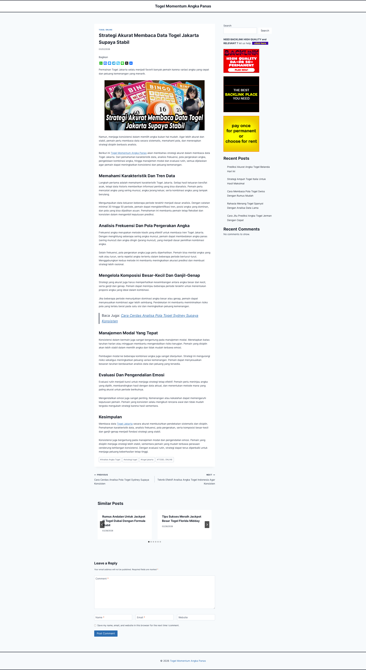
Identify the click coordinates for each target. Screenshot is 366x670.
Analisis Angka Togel (110, 459)
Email (141, 617)
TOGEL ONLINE (105, 30)
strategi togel (130, 459)
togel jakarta (147, 459)
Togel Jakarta (125, 423)
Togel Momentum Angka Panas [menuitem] (129, 153)
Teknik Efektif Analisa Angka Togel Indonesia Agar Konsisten (186, 479)
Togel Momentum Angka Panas (188, 660)
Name (100, 617)
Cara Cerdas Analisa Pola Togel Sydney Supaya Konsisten (121, 479)
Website (183, 617)
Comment (102, 578)
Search (227, 25)
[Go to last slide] (102, 524)
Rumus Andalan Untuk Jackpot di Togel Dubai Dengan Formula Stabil (123, 521)
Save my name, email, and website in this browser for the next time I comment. (138, 625)
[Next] (207, 524)
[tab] (149, 542)
